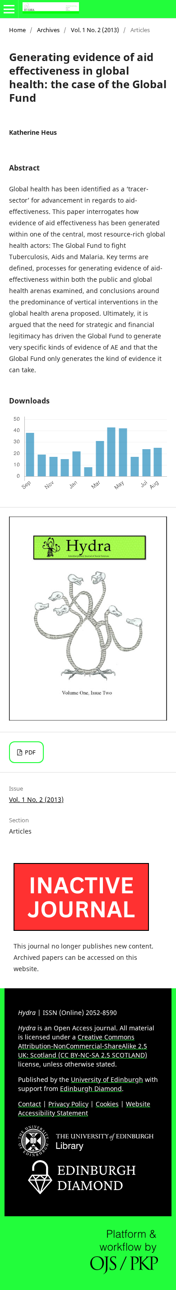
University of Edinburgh (107, 1079)
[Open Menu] (9, 9)
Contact (29, 1104)
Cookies (107, 1104)
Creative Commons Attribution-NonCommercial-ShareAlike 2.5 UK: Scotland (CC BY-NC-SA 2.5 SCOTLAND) (82, 1046)
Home (17, 30)
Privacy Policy (68, 1104)
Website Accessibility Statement (84, 1108)
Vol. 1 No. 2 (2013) (95, 30)
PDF (29, 752)
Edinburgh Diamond (91, 1088)
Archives (48, 30)
